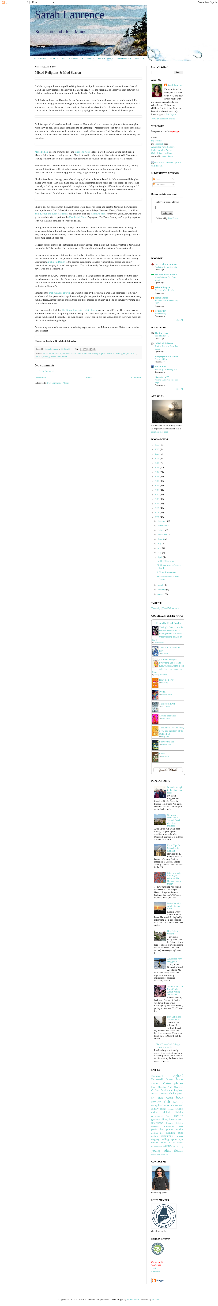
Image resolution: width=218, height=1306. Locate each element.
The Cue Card (161, 333)
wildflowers (156, 1146)
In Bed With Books (164, 343)
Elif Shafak (164, 653)
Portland (164, 1093)
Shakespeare (176, 1093)
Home (88, 377)
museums (168, 1126)
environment (157, 1116)
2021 (157, 454)
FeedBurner (173, 218)
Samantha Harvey (166, 694)
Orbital (162, 692)
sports (174, 1139)
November (163, 525)
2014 (157, 485)
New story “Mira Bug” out (166, 369)
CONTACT (139, 58)
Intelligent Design (56, 261)
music (180, 1126)
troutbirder (160, 311)
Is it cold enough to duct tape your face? (175, 790)
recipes (154, 1136)
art (152, 1097)
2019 (157, 463)
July (160, 543)
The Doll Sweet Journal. (166, 274)
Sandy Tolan (165, 737)
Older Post (136, 377)
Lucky (162, 754)
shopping (155, 1139)
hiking (164, 1119)
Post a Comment (46, 371)
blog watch (165, 1097)
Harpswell (157, 1079)
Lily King (164, 682)
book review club (167, 1099)
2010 (157, 503)
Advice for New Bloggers (162, 147)
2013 (157, 490)
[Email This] (82, 349)
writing (46, 357)
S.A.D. (133, 353)
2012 (157, 494)
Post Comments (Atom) (58, 383)
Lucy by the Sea (166, 742)
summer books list (161, 1142)
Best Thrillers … (162, 336)
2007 (157, 517)
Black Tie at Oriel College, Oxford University (168, 1045)
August (161, 539)
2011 (157, 499)
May (160, 552)
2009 (157, 508)
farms (168, 1116)
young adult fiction (59, 357)
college (163, 1109)
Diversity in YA (162, 377)
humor (180, 1120)
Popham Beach (105, 353)
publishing (117, 353)
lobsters (179, 1123)
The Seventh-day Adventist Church (79, 310)
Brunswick (56, 353)
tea (174, 1142)
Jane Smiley (165, 756)
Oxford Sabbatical (162, 1090)
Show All (180, 320)
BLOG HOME (40, 58)
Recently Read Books (168, 623)
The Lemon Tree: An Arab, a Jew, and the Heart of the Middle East (171, 731)
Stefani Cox (160, 366)
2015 (157, 481)
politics (179, 1129)
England (177, 1076)
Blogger (155, 1299)
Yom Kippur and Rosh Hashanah (51, 213)
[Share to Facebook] (91, 349)
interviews (157, 1122)
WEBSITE (54, 58)
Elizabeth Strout (166, 744)
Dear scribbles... (161, 359)
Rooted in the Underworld (166, 267)
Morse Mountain (158, 1087)
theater (180, 1142)
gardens (155, 1119)
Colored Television (167, 716)
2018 (157, 467)
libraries (169, 1123)
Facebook (159, 144)
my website (156, 141)
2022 (157, 449)
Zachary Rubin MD (160, 675)
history (173, 1119)
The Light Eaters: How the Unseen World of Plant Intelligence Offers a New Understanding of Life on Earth (167, 633)
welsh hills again (162, 287)
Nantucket (178, 1087)
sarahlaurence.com (159, 432)
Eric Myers (171, 114)
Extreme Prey (160, 313)
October (161, 530)
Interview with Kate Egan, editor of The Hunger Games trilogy (174, 878)
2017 (157, 472)
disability (179, 1112)
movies (155, 1126)
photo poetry (166, 1129)
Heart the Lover (166, 680)
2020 (157, 458)
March (161, 585)
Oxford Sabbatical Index (162, 153)
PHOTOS (90, 58)
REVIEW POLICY (124, 58)
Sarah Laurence (70, 14)
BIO (63, 58)
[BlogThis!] (85, 349)
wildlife (167, 1146)
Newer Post (41, 377)
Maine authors (77, 353)
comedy (170, 1109)
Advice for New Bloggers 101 (174, 960)
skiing (165, 1139)
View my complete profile (163, 119)
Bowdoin (47, 353)
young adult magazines (159, 1154)
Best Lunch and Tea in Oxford (174, 1018)
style (181, 1139)
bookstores (164, 1105)
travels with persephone (166, 264)
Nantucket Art (168, 156)
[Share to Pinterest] (94, 349)
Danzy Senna (165, 718)
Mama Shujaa (161, 298)
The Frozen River (167, 704)
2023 (157, 445)
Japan (169, 1079)
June (160, 548)
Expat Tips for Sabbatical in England (173, 848)
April (160, 557)
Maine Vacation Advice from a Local (174, 906)
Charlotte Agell (82, 151)
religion (126, 353)
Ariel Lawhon (165, 706)
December (162, 521)
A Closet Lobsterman (166, 572)
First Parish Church (78, 217)
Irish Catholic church (59, 292)
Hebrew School (98, 213)
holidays (66, 353)
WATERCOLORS (76, 58)
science (39, 357)
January (161, 594)
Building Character (165, 561)
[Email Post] (76, 349)
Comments (160, 184)
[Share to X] (88, 349)
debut (166, 1112)
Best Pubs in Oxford (172, 932)
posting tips (157, 1133)
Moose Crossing (91, 353)
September (163, 534)
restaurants (167, 1135)
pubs (180, 1132)
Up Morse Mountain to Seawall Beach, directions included (174, 820)
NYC (170, 1086)
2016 (157, 476)
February (162, 589)
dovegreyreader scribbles (166, 356)
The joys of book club (164, 290)
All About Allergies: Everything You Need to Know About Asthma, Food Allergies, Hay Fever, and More (168, 665)
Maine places (172, 1083)
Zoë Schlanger (158, 642)
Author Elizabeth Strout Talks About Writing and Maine (175, 990)
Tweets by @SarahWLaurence (165, 608)
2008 (157, 512)
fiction (178, 1116)
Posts (157, 179)
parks (154, 1129)
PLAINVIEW (133, 1299)
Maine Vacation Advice (161, 150)
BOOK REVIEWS (105, 58)
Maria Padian (41, 151)
